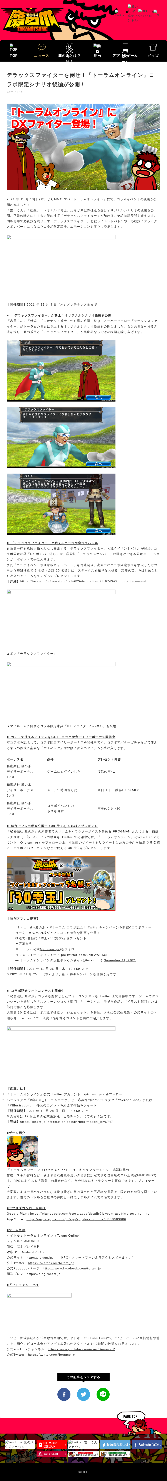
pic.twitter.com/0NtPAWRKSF (85, 955)
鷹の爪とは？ (69, 55)
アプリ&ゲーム (125, 55)
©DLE (83, 1472)
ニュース (41, 55)
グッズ (153, 55)
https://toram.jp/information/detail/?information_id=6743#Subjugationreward (83, 581)
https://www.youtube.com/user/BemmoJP (81, 1349)
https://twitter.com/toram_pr (51, 1263)
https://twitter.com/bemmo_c (51, 1354)
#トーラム (57, 927)
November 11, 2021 (120, 960)
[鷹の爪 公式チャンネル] (133, 6)
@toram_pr (50, 949)
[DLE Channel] (145, 11)
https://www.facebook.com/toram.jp (72, 1268)
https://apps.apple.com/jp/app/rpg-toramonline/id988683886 (76, 1219)
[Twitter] (120, 11)
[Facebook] (127, 13)
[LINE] (158, 11)
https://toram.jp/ (40, 1257)
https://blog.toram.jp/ (44, 1274)
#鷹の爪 (39, 927)
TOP (14, 55)
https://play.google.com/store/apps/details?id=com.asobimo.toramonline (90, 1213)
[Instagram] (153, 13)
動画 (97, 55)
